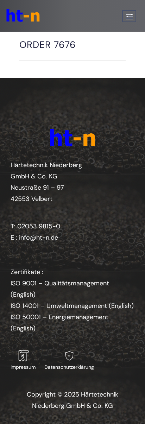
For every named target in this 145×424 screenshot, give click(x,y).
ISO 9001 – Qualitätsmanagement (60, 283)
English (23, 294)
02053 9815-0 (38, 226)
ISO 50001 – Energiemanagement (59, 317)
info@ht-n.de (38, 237)
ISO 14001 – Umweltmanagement (59, 306)
